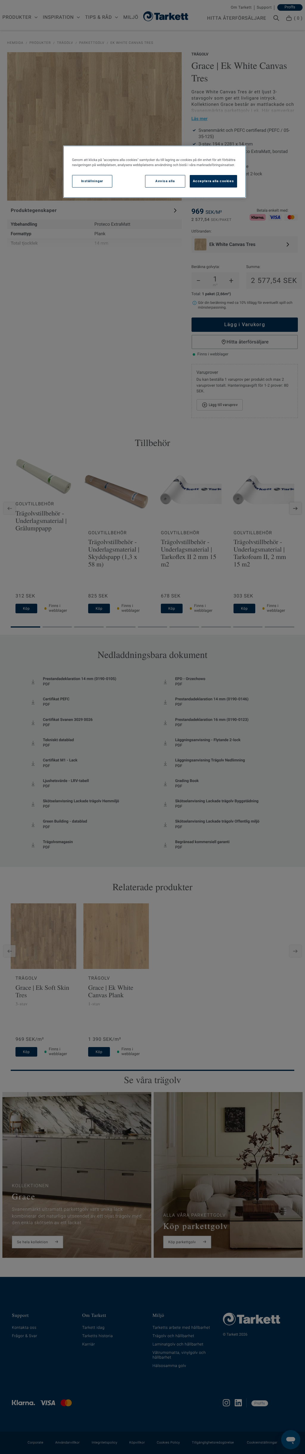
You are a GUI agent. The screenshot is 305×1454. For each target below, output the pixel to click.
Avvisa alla (165, 181)
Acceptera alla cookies (213, 181)
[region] (154, 171)
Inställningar (92, 181)
